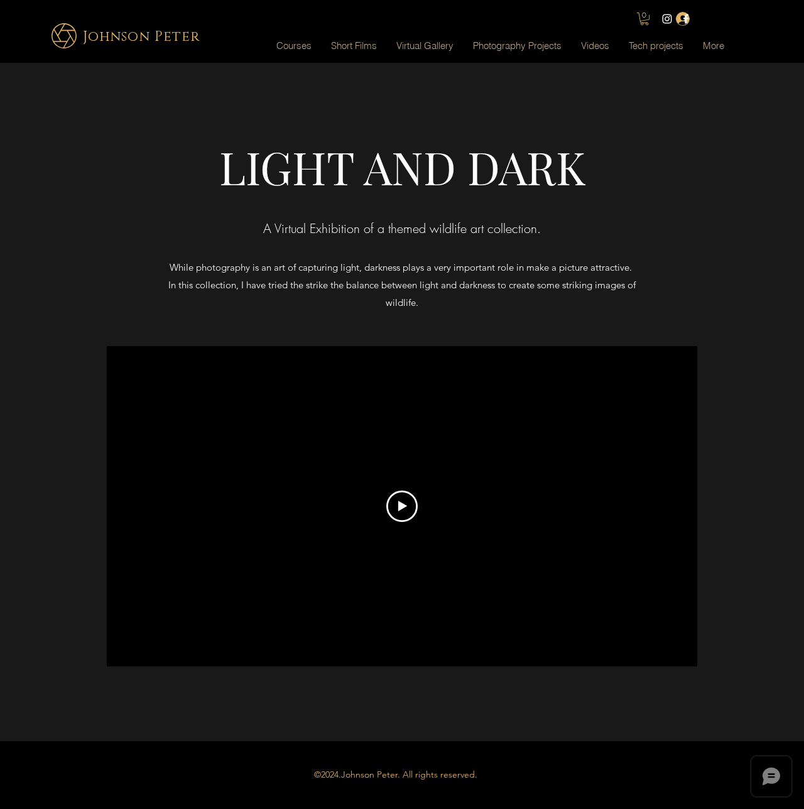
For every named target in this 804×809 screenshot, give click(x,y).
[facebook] (686, 19)
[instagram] (667, 19)
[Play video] (402, 506)
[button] (424, 45)
